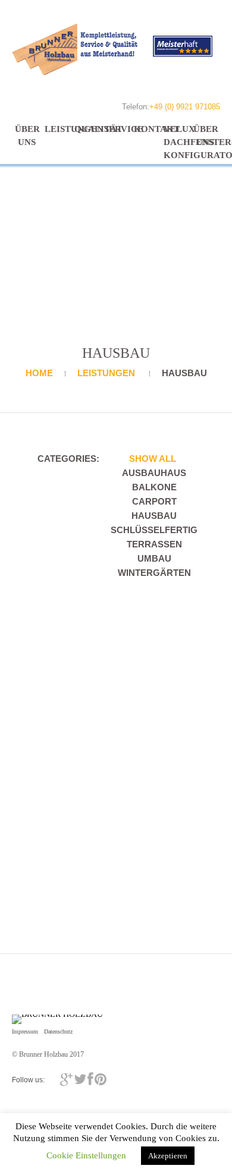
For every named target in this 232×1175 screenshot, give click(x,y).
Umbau (154, 558)
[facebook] (90, 1079)
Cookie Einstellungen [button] (86, 1155)
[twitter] (80, 1079)
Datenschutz (58, 1031)
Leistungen (56, 129)
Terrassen (154, 544)
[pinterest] (100, 1079)
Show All (152, 458)
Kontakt (146, 129)
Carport (154, 501)
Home (39, 373)
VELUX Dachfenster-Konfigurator (175, 142)
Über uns (27, 135)
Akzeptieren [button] (167, 1155)
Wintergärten (154, 573)
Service (116, 129)
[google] (66, 1079)
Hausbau (154, 516)
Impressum (25, 1031)
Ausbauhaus (154, 473)
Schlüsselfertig (154, 530)
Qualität (86, 129)
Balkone (154, 487)
